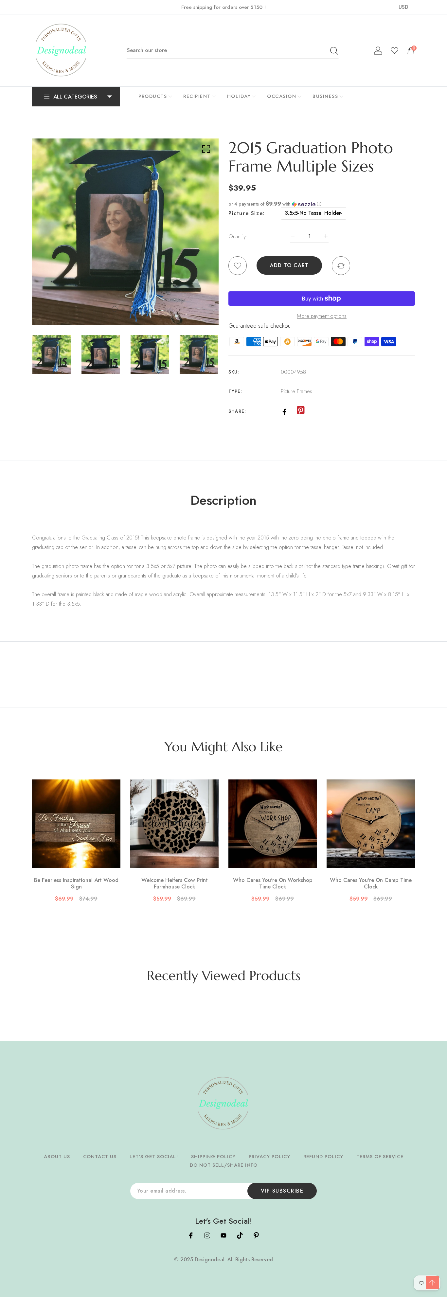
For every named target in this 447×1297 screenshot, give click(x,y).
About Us (57, 1156)
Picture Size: (246, 213)
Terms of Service (379, 1156)
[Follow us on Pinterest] (300, 410)
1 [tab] (114, 309)
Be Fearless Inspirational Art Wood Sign (76, 883)
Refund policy (323, 1156)
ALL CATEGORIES (75, 96)
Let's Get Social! (154, 1156)
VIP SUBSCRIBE (282, 1191)
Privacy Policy (269, 1156)
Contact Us (99, 1156)
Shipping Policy (213, 1156)
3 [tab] (130, 309)
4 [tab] (137, 309)
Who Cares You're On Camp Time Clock (371, 883)
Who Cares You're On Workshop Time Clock (273, 883)
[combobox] (232, 50)
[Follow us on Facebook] (284, 411)
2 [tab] (123, 309)
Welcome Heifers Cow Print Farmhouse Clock (174, 883)
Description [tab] (223, 500)
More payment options (322, 316)
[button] (321, 204)
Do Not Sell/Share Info (224, 1165)
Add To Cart (289, 265)
